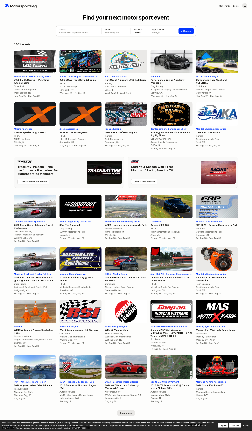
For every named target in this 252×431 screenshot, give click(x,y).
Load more (126, 413)
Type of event (158, 31)
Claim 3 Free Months (144, 181)
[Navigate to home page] (21, 6)
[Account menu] (244, 5)
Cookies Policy (195, 425)
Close (246, 425)
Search (62, 29)
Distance (138, 31)
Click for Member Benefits (33, 181)
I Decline (235, 425)
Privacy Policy (8, 428)
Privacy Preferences (80, 428)
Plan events (224, 6)
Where (108, 29)
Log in (236, 6)
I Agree (223, 425)
